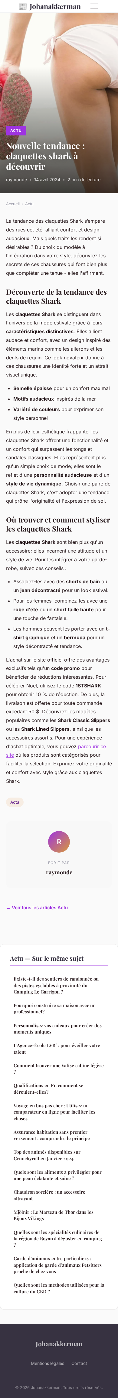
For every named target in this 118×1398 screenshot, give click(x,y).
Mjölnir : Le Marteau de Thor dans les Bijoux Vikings (53, 1215)
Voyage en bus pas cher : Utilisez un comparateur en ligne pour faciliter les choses (54, 1111)
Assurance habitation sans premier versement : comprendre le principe (52, 1135)
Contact (79, 1363)
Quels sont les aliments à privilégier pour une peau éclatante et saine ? (58, 1175)
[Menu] (94, 6)
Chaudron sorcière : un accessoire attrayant (49, 1195)
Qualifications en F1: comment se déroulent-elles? (48, 1088)
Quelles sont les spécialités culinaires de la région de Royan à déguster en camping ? (58, 1238)
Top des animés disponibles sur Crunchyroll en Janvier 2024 (47, 1155)
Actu (16, 130)
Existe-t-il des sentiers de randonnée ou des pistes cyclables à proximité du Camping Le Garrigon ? (56, 985)
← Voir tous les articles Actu (37, 907)
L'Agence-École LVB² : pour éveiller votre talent (57, 1048)
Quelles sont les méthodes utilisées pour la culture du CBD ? (59, 1288)
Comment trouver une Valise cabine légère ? (59, 1068)
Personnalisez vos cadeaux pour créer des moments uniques (58, 1028)
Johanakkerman (49, 6)
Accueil (13, 203)
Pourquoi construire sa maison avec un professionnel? (55, 1008)
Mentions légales (47, 1363)
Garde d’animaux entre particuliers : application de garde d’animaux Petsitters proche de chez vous (58, 1264)
